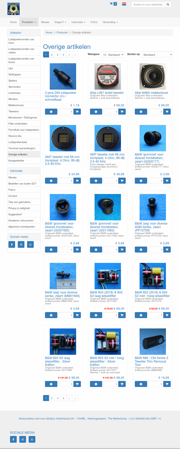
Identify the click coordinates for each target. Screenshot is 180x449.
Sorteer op (133, 54)
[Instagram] (21, 244)
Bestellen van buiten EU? (22, 183)
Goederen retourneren (21, 220)
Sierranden (14, 86)
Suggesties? (15, 214)
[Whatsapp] (30, 244)
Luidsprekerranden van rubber (21, 50)
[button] (124, 3)
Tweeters (13, 111)
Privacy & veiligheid (19, 208)
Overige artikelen (17, 154)
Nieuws (12, 177)
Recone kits (14, 136)
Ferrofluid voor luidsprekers (23, 129)
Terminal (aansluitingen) (21, 148)
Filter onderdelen (17, 123)
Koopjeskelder (16, 160)
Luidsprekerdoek (17, 142)
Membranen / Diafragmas (22, 117)
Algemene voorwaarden (21, 226)
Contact (12, 196)
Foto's (11, 189)
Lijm (10, 68)
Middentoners (16, 105)
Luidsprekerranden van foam (21, 40)
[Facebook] (11, 244)
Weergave (93, 54)
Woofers (13, 99)
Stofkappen (14, 74)
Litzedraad (14, 93)
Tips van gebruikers (19, 202)
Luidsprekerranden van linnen (21, 60)
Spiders (12, 80)
